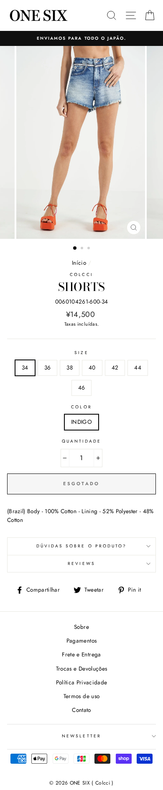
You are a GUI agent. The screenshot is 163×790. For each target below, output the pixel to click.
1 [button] (75, 248)
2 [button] (83, 249)
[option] (81, 38)
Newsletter (81, 736)
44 (137, 367)
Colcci (81, 274)
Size (81, 352)
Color (81, 407)
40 (92, 367)
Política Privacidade (81, 682)
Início (79, 262)
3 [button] (89, 249)
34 (25, 367)
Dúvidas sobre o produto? (81, 546)
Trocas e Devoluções (81, 668)
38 (69, 367)
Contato (81, 710)
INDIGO (81, 422)
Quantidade (82, 441)
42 (115, 367)
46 (81, 387)
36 (47, 367)
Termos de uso (81, 696)
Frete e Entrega (81, 654)
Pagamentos (81, 640)
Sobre (81, 627)
